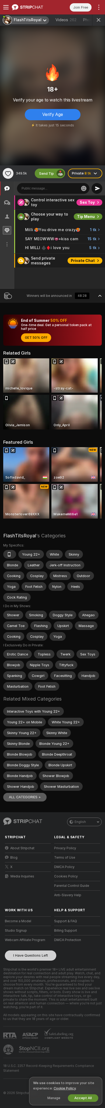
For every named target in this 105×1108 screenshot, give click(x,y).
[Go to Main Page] (32, 7)
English (80, 822)
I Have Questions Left (30, 955)
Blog (14, 857)
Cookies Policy (66, 876)
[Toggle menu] (6, 7)
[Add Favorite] (8, 173)
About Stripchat (22, 848)
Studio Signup (16, 930)
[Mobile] (9, 554)
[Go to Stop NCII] (35, 1049)
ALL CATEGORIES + (25, 797)
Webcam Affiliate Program (25, 940)
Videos (65, 19)
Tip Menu (86, 216)
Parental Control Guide (71, 886)
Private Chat (83, 260)
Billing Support (65, 930)
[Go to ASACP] (30, 1036)
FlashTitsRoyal (19, 535)
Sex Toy (87, 202)
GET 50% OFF (36, 338)
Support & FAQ (65, 921)
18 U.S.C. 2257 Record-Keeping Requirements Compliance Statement (48, 1068)
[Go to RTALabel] (10, 1035)
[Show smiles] (83, 188)
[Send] (97, 188)
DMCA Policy (64, 867)
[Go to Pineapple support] (9, 1049)
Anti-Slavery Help (67, 895)
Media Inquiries (22, 876)
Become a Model (18, 921)
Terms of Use (64, 857)
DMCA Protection (67, 940)
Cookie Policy (65, 1088)
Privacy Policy (65, 848)
